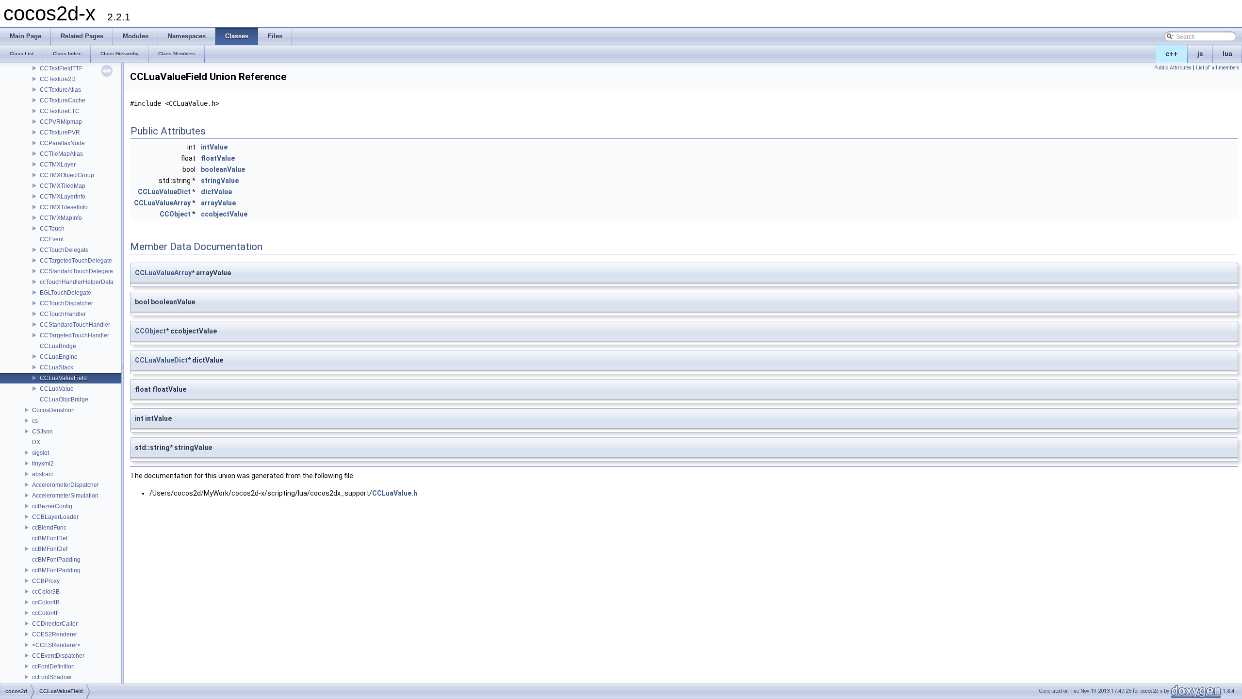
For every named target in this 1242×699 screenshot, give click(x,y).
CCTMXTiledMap (62, 186)
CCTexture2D (58, 79)
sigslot (40, 452)
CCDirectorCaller (55, 623)
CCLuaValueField (63, 378)
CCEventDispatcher (58, 655)
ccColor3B (46, 591)
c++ (1171, 54)
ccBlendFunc (49, 527)
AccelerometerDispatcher (65, 485)
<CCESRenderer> (56, 645)
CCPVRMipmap (61, 121)
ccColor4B (46, 602)
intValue (214, 147)
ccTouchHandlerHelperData (77, 282)
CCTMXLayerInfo (62, 196)
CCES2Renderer (54, 634)
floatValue (218, 158)
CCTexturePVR (60, 132)
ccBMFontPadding (56, 559)
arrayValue (218, 203)
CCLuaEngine (59, 356)
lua (1227, 54)
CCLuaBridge (58, 346)
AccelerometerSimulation (65, 495)
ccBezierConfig (52, 506)
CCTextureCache (62, 100)
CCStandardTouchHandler (75, 324)
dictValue (216, 192)
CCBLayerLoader (55, 517)
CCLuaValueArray (162, 203)
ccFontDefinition (53, 666)
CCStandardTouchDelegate (76, 271)
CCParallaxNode (62, 143)
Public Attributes (1173, 68)
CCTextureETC (60, 111)
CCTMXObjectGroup (67, 175)
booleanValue (223, 169)
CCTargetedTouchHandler (74, 335)
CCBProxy (46, 581)
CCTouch (52, 228)
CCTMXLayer (58, 164)
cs (35, 420)
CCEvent (52, 239)
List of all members (1218, 68)
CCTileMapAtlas (61, 153)
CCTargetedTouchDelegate (76, 260)
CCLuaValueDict (164, 192)
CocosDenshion (53, 410)
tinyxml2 (43, 463)
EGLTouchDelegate (65, 292)
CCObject (175, 214)
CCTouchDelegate (64, 250)
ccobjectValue (224, 214)
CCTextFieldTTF (61, 68)
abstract (42, 474)
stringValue (220, 180)
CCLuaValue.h (394, 493)
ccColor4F (45, 613)
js (1200, 54)
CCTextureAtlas (60, 89)
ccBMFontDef (49, 538)
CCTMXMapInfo (61, 218)
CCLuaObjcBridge (64, 399)
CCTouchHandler (63, 314)
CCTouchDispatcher (66, 303)
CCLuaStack (56, 367)
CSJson (42, 431)
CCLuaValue (57, 388)
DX (36, 442)
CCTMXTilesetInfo (64, 207)
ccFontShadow (51, 677)
